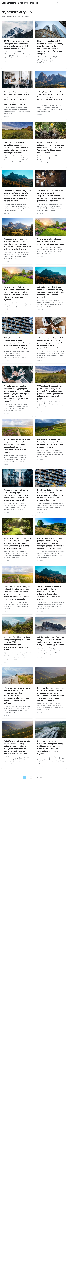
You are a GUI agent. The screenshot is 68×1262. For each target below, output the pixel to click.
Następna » (40, 777)
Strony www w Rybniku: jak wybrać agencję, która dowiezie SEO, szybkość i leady (50, 241)
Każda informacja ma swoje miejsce (19, 3)
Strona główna (62, 3)
